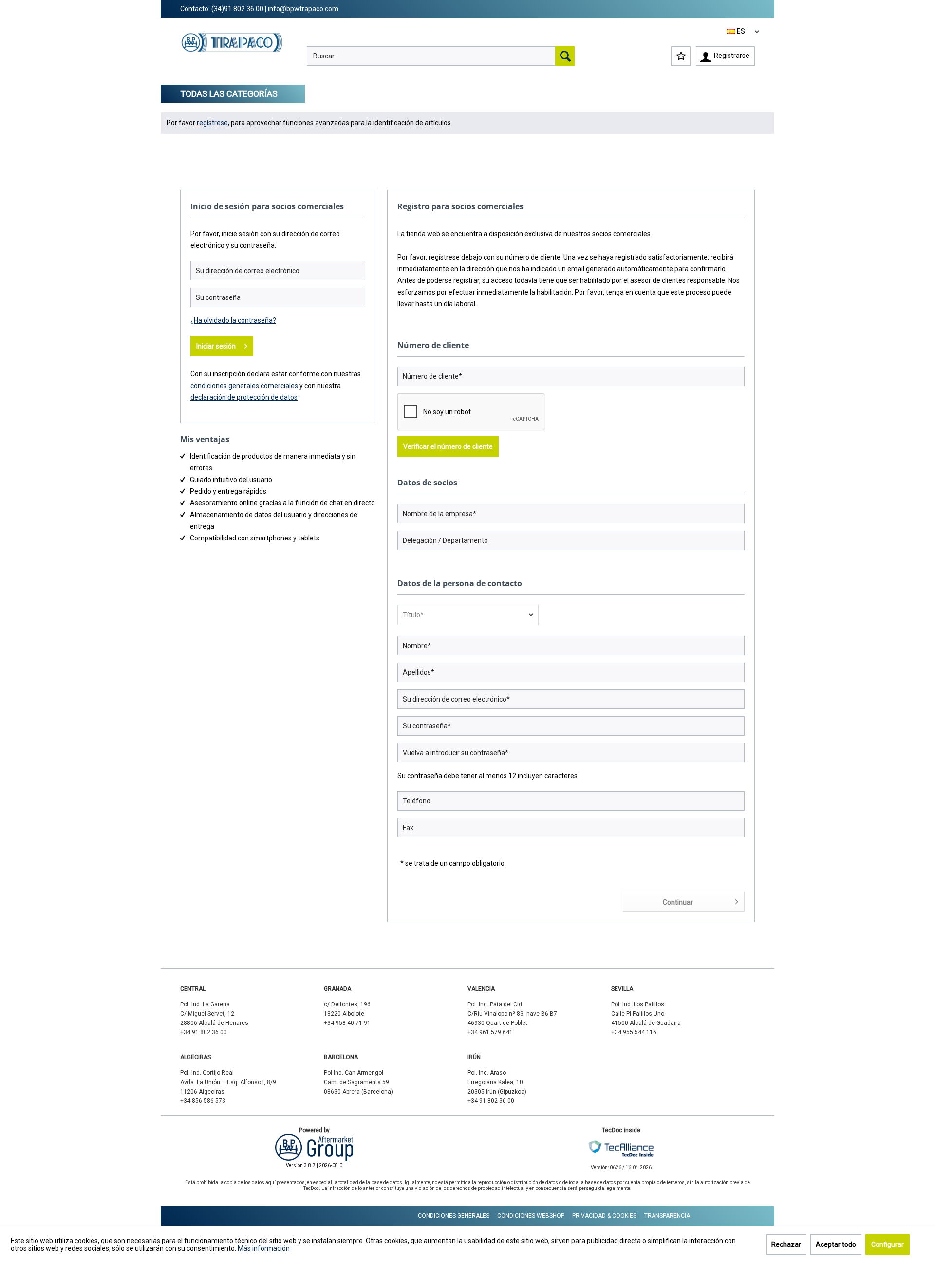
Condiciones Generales (453, 1215)
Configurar (887, 1244)
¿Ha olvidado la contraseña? (233, 320)
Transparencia (667, 1215)
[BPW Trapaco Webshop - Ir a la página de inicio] (232, 51)
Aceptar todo (836, 1244)
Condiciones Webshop (530, 1215)
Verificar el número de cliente (448, 446)
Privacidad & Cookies (604, 1215)
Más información (264, 1248)
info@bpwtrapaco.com (303, 9)
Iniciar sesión (216, 346)
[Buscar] (565, 56)
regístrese (212, 123)
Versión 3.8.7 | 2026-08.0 (314, 1165)
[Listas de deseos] (681, 56)
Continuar (678, 902)
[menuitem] (441, 56)
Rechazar (786, 1244)
